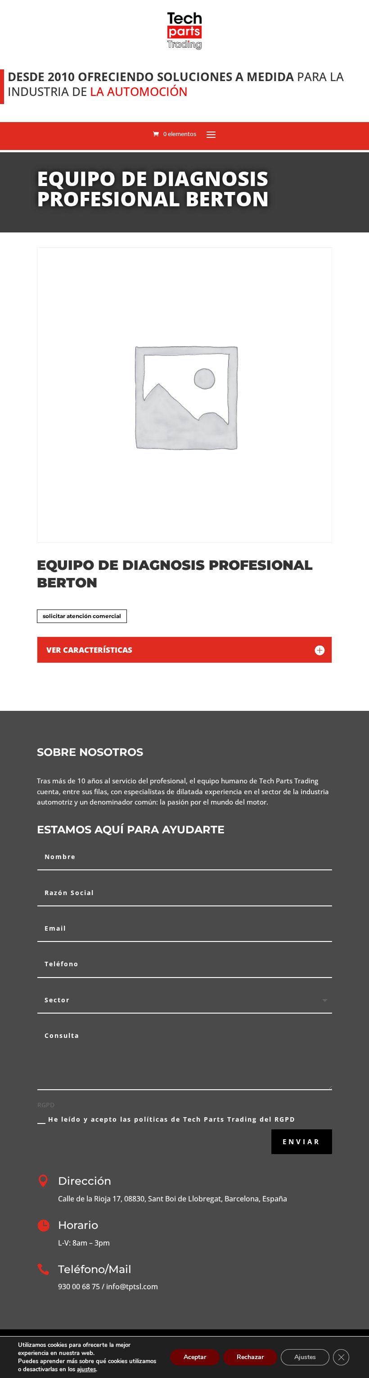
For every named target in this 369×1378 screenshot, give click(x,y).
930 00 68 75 (79, 1287)
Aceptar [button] (195, 1357)
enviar (302, 1141)
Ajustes (305, 1357)
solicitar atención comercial (82, 616)
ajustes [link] (86, 1369)
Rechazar (250, 1357)
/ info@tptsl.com (129, 1287)
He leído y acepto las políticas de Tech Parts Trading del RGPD (171, 1119)
